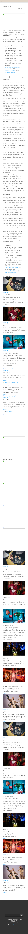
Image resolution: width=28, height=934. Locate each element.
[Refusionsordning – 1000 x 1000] (14, 437)
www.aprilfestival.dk (10, 70)
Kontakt (11, 911)
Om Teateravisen (7, 911)
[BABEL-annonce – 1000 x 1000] (14, 415)
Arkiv (18, 911)
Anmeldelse (5, 292)
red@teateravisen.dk (15, 924)
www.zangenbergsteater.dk (12, 67)
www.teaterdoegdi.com (10, 72)
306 (7, 411)
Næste (10, 411)
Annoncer (15, 911)
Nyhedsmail (21, 911)
